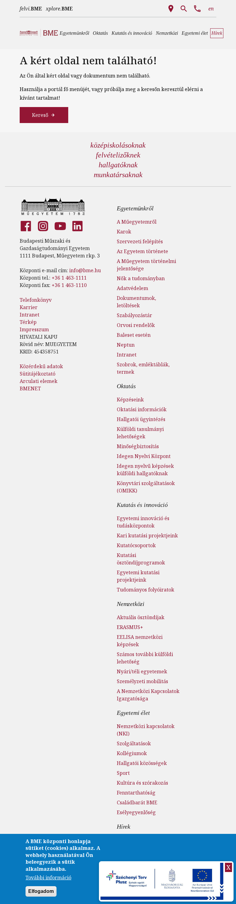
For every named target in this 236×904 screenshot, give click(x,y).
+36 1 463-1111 (69, 277)
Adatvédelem (132, 288)
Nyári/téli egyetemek (142, 671)
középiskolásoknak (118, 145)
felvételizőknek (118, 155)
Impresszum (34, 329)
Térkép (28, 322)
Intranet (29, 314)
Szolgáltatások (134, 743)
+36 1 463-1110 (69, 285)
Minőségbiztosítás (138, 446)
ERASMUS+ (130, 627)
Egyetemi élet (133, 712)
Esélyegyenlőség (136, 812)
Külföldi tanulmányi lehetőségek (140, 433)
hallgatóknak (118, 165)
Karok (124, 231)
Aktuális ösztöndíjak (140, 617)
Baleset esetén (134, 335)
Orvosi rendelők (136, 325)
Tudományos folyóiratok (145, 589)
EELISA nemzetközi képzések (140, 641)
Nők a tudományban (141, 278)
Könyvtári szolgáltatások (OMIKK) (146, 487)
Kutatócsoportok (136, 545)
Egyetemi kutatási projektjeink (138, 576)
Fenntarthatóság (136, 792)
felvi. (31, 8)
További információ (48, 877)
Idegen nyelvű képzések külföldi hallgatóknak (145, 470)
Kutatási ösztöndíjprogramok (141, 559)
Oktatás (126, 386)
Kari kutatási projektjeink (147, 535)
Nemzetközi (130, 603)
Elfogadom (41, 891)
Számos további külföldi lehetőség (145, 658)
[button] (74, 33)
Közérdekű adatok (41, 366)
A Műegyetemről (136, 221)
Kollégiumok (132, 753)
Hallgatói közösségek (142, 763)
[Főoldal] (53, 206)
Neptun (126, 344)
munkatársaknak (118, 175)
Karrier (28, 307)
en (211, 8)
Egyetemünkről (135, 208)
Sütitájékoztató (37, 373)
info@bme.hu (85, 270)
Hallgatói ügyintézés (141, 419)
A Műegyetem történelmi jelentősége (146, 265)
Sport (123, 773)
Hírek (123, 826)
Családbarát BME (137, 802)
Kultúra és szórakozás (142, 782)
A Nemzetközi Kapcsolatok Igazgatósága (148, 695)
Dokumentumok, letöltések (136, 302)
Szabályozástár (134, 315)
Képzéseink (130, 399)
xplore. (59, 8)
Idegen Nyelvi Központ (144, 456)
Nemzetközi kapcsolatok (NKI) (146, 730)
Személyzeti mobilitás (142, 681)
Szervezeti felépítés (140, 241)
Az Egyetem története (142, 251)
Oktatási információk (142, 409)
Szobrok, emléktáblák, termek (143, 368)
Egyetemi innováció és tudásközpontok (143, 522)
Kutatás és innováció (142, 504)
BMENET (30, 388)
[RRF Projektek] (162, 881)
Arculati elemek (38, 381)
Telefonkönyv (36, 300)
